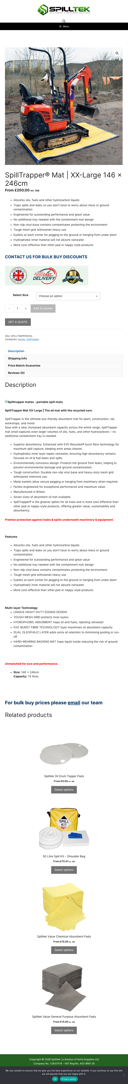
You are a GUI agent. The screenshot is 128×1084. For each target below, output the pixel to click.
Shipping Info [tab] (17, 358)
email (74, 702)
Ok (55, 1079)
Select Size (20, 295)
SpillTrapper (32, 339)
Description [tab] (16, 351)
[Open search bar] (64, 21)
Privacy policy (69, 1079)
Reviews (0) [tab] (16, 373)
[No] (124, 1075)
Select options (64, 789)
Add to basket (43, 308)
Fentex (21, 339)
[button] (117, 53)
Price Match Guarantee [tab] (24, 365)
